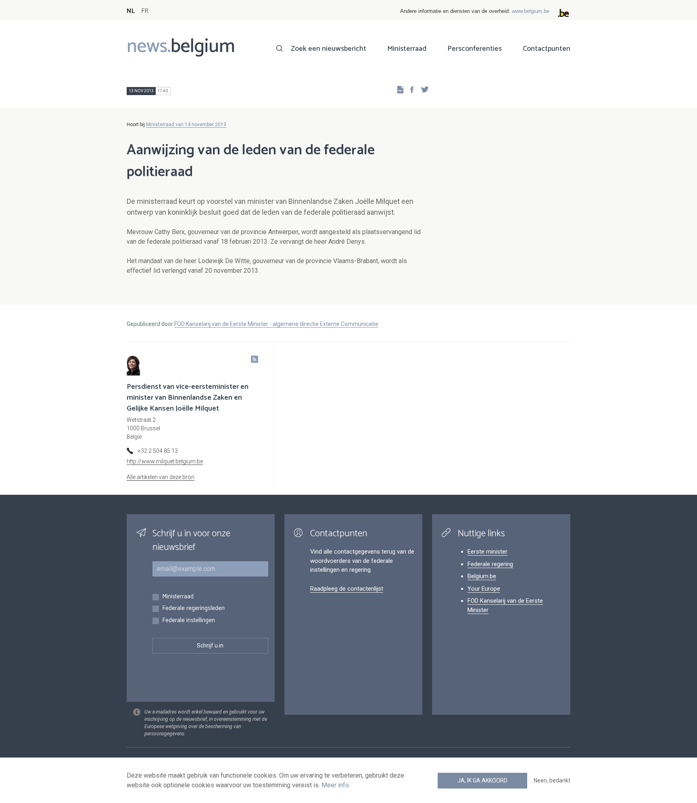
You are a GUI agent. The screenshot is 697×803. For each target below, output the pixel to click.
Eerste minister (487, 551)
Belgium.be (481, 576)
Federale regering (490, 564)
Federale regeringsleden (193, 608)
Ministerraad (406, 49)
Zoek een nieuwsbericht (328, 49)
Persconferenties (474, 49)
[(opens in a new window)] (409, 89)
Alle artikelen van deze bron (160, 477)
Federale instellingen (188, 620)
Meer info (335, 785)
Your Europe (483, 588)
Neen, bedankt (552, 780)
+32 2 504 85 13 (158, 451)
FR (144, 11)
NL (131, 11)
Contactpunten (546, 49)
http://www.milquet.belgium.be (165, 461)
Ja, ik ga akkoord (482, 780)
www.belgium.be (530, 11)
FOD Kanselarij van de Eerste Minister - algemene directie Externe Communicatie (276, 324)
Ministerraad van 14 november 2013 (186, 124)
